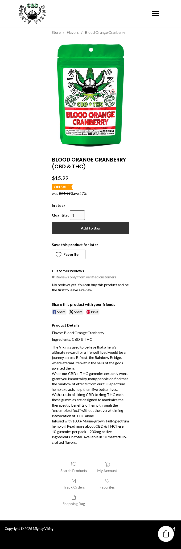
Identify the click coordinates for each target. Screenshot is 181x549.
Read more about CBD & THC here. (95, 426)
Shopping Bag (74, 503)
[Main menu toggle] (155, 13)
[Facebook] (174, 529)
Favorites (107, 487)
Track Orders (74, 487)
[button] (69, 254)
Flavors (73, 32)
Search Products (74, 470)
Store (56, 32)
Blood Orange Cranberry (105, 32)
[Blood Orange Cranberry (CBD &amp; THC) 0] (90, 94)
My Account (107, 470)
